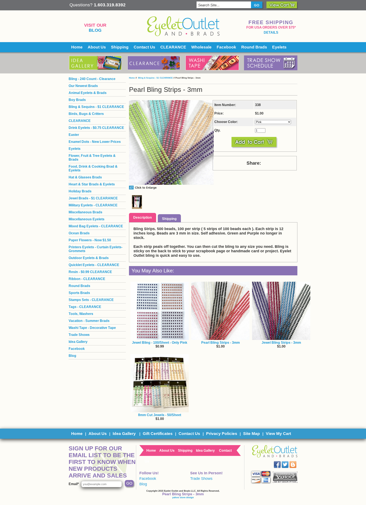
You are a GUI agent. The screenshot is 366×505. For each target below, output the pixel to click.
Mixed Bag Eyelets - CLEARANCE (96, 226)
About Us (97, 47)
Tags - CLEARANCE (85, 307)
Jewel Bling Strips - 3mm (281, 342)
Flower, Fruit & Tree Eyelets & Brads (92, 157)
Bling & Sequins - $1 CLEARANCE (155, 78)
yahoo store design (183, 497)
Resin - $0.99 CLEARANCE (90, 272)
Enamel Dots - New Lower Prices (95, 141)
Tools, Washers (81, 314)
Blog (95, 30)
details (271, 32)
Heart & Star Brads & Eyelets (92, 184)
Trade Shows (79, 335)
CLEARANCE (173, 47)
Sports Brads (79, 293)
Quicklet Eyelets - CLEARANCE (94, 265)
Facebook (226, 47)
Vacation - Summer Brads (89, 321)
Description (142, 217)
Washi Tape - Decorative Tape (92, 328)
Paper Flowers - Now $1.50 (90, 240)
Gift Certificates (158, 433)
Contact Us (144, 47)
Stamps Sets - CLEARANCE (91, 300)
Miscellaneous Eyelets (86, 219)
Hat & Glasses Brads (85, 177)
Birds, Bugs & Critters (86, 114)
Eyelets (279, 47)
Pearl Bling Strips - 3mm (220, 342)
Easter (74, 135)
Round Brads (254, 47)
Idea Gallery (78, 342)
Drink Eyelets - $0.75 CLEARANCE (96, 128)
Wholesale (201, 47)
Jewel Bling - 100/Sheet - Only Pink (159, 342)
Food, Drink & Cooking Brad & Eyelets (93, 168)
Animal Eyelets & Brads (88, 93)
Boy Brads (77, 100)
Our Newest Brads (83, 86)
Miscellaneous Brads (85, 212)
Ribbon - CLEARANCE (87, 279)
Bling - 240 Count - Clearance (92, 79)
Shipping (120, 47)
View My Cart (278, 433)
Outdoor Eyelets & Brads (89, 258)
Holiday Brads (80, 191)
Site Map (251, 433)
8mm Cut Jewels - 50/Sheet (159, 415)
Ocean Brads (79, 233)
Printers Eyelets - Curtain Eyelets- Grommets (95, 249)
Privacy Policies (221, 433)
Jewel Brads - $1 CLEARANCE (93, 198)
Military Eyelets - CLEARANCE (93, 205)
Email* (74, 484)
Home (77, 47)
